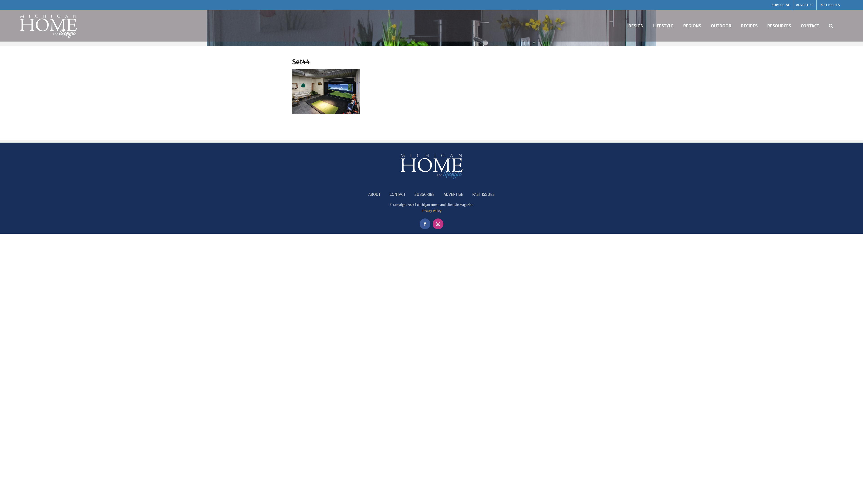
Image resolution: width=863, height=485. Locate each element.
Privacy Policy (431, 211)
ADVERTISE (453, 194)
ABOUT (374, 194)
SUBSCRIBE (424, 194)
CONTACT (397, 194)
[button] (831, 25)
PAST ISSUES (483, 194)
